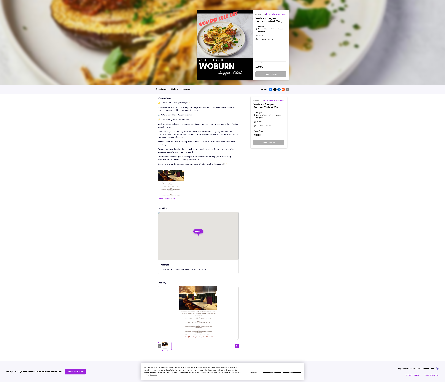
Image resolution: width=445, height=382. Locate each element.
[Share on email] (287, 89)
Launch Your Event (75, 371)
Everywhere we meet (276, 14)
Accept (291, 372)
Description (161, 89)
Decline (272, 372)
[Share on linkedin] (279, 89)
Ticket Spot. (428, 368)
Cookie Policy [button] (203, 372)
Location (187, 89)
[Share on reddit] (283, 89)
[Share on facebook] (270, 89)
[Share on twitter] (275, 89)
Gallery (174, 89)
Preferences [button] (153, 375)
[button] (198, 232)
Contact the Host (165, 198)
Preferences (253, 372)
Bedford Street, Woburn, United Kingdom (270, 28)
